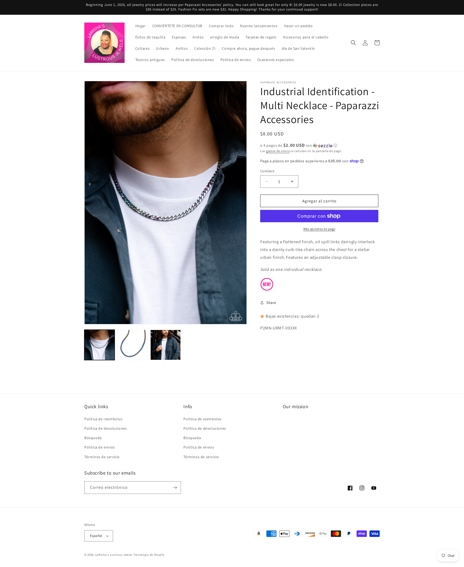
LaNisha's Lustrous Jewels (114, 555)
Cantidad (267, 170)
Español (96, 535)
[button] (353, 43)
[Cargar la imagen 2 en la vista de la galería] (132, 345)
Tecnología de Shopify (149, 555)
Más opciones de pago (319, 229)
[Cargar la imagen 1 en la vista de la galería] (99, 345)
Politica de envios (99, 447)
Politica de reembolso (103, 419)
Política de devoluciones (105, 428)
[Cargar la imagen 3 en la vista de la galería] (165, 345)
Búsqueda (93, 437)
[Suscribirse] (175, 487)
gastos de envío (278, 151)
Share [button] (271, 302)
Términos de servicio (102, 456)
